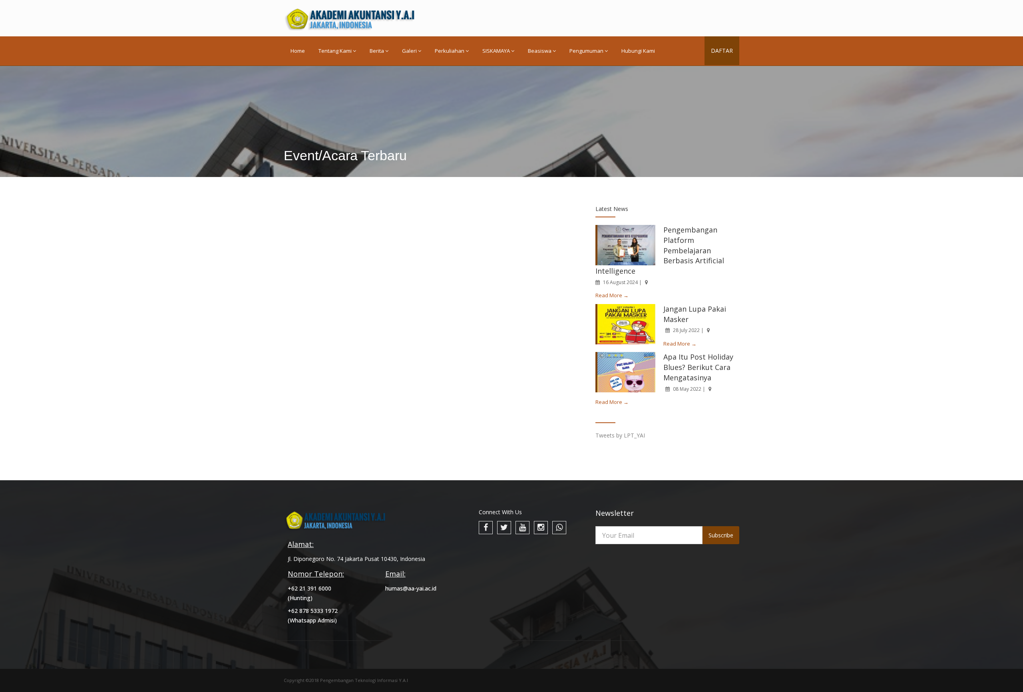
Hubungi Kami (638, 50)
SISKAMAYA (496, 50)
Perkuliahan (449, 50)
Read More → (612, 295)
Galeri (409, 50)
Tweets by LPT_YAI (620, 435)
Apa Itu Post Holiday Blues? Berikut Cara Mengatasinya (698, 367)
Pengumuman (586, 50)
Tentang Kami (335, 50)
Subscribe (721, 535)
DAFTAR (722, 50)
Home (298, 50)
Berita (377, 50)
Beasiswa (539, 50)
